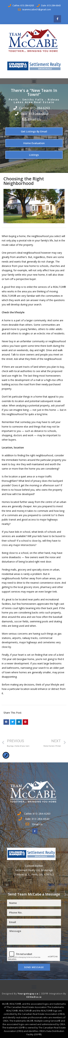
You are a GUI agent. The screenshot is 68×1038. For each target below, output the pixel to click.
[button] (34, 81)
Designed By (10, 993)
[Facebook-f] (57, 19)
